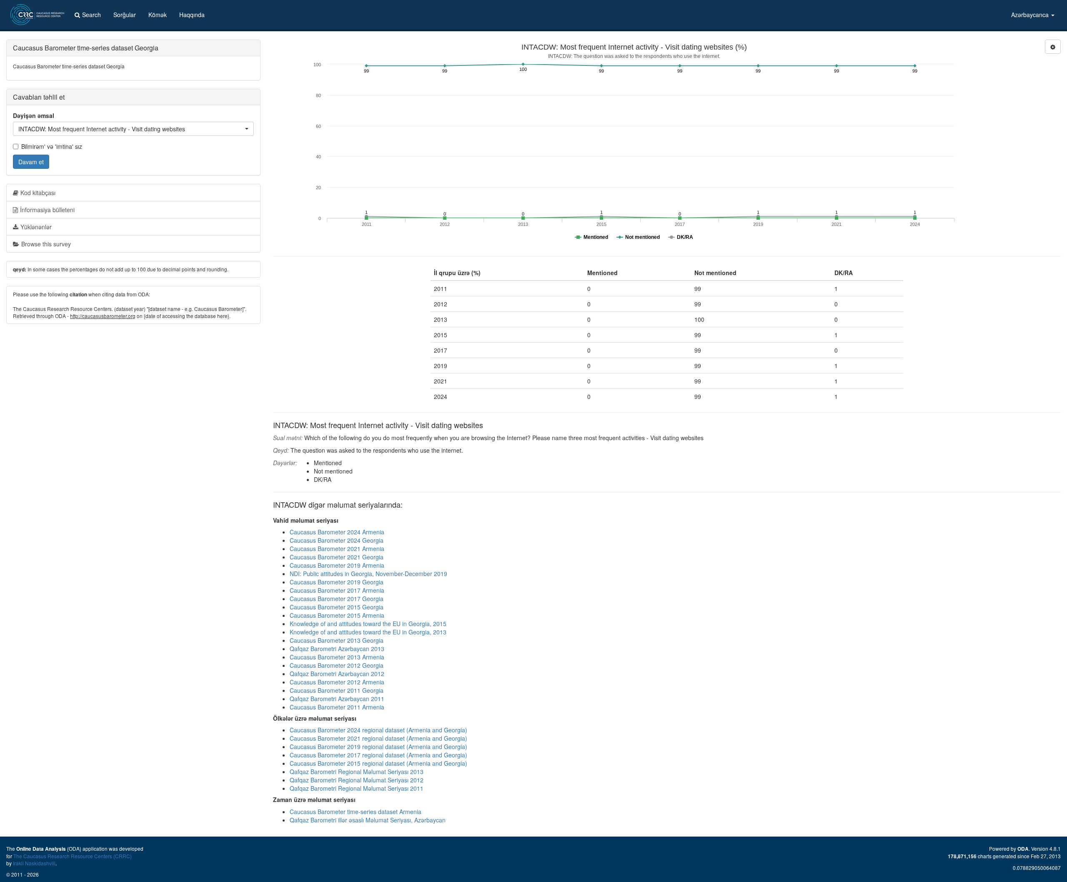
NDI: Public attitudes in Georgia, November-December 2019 (368, 573)
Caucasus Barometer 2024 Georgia (336, 540)
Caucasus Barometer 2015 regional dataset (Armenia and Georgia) (378, 763)
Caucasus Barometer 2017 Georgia (336, 598)
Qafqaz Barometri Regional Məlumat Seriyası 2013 (356, 771)
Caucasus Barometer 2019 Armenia (337, 565)
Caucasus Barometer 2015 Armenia (337, 615)
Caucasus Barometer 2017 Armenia (337, 590)
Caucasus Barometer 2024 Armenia (337, 532)
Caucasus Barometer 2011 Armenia (337, 707)
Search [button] (91, 14)
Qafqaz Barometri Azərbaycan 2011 (337, 698)
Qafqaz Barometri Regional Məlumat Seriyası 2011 (356, 788)
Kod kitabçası (37, 192)
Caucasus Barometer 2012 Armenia (337, 682)
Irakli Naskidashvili (34, 863)
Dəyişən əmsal (33, 115)
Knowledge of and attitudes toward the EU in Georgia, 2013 (368, 632)
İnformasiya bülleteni (47, 209)
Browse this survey (46, 244)
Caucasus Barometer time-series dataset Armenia (355, 811)
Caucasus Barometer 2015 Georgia (336, 607)
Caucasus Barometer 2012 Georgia (336, 665)
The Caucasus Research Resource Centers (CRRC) (72, 855)
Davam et (31, 162)
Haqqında (192, 14)
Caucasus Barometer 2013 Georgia (336, 640)
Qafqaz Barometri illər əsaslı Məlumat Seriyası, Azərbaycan (368, 820)
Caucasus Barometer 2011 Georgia (336, 690)
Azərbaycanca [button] (1030, 14)
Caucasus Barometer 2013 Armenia (337, 657)
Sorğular (124, 14)
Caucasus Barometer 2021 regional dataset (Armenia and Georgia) (378, 738)
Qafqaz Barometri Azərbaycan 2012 (337, 673)
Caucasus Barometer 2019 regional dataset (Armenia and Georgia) (378, 746)
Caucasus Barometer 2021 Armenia (337, 548)
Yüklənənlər (36, 227)
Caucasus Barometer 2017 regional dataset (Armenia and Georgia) (378, 755)
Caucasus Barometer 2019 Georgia (336, 582)
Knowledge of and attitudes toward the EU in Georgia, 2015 (368, 623)
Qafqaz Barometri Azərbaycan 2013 (337, 648)
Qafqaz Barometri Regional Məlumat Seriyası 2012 (356, 780)
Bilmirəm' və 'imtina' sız (51, 146)
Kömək (157, 14)
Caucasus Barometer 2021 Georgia (336, 557)
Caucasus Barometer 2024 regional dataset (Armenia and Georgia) (378, 730)
